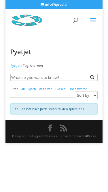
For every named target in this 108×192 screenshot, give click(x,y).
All (23, 89)
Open (32, 89)
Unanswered (78, 89)
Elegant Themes (44, 136)
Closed (60, 89)
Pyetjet (15, 66)
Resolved (45, 89)
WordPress (87, 136)
